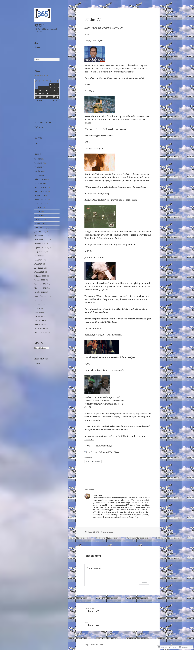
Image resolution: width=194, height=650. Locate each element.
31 (58, 97)
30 (54, 97)
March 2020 (39, 272)
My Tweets (38, 127)
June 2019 (38, 308)
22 (51, 94)
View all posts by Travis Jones (127, 517)
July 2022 (38, 159)
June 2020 (38, 260)
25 (36, 97)
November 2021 (40, 191)
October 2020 (39, 244)
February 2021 (40, 228)
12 (40, 91)
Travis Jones (108, 532)
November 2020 (40, 240)
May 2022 (38, 167)
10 (58, 87)
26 (40, 97)
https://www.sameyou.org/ (97, 193)
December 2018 (40, 332)
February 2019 (40, 324)
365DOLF (39, 25)
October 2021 (39, 195)
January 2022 (39, 183)
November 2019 (40, 288)
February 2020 (40, 276)
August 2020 (39, 252)
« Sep (39, 100)
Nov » (54, 100)
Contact (37, 47)
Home (36, 43)
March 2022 (39, 175)
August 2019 (39, 300)
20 (43, 94)
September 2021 (40, 199)
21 (47, 94)
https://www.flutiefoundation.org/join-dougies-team (110, 244)
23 (54, 94)
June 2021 (38, 211)
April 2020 (38, 268)
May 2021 (38, 216)
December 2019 (40, 284)
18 (36, 94)
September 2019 (40, 296)
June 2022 (38, 163)
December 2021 (40, 187)
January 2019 (39, 328)
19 (40, 94)
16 (54, 91)
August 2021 (39, 203)
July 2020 (38, 256)
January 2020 (39, 280)
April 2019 (38, 316)
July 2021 (37, 207)
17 (58, 91)
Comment (144, 582)
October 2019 (39, 292)
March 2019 (39, 320)
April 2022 (38, 171)
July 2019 (37, 304)
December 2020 (40, 236)
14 (47, 91)
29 (51, 97)
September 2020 (41, 248)
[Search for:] (47, 59)
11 (36, 91)
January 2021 (39, 232)
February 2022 (40, 179)
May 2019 (38, 312)
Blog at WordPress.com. (94, 645)
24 (58, 94)
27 (43, 97)
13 (43, 91)
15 (50, 91)
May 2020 (38, 264)
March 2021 (39, 224)
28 (47, 97)
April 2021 (38, 220)
